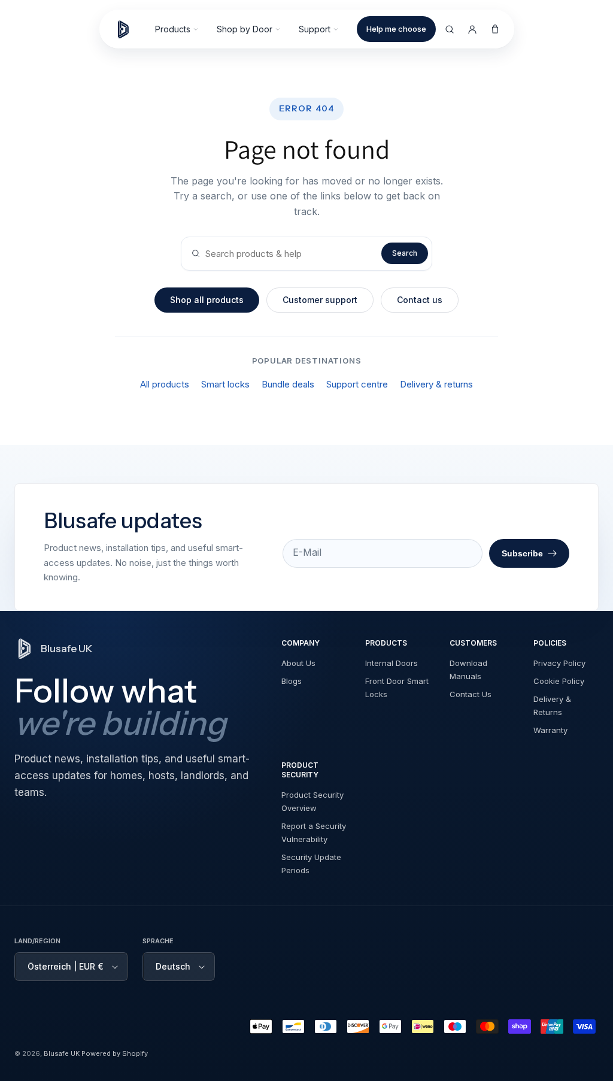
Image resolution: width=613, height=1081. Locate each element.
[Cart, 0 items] (495, 29)
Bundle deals (288, 384)
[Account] (472, 29)
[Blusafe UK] (128, 29)
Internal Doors (391, 663)
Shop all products (207, 300)
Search (404, 253)
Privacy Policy (559, 663)
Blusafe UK (62, 1053)
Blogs (291, 681)
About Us (298, 663)
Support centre (357, 384)
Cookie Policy (558, 681)
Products (172, 29)
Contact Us (470, 694)
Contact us (419, 300)
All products (164, 384)
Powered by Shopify (114, 1053)
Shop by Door (244, 29)
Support (314, 29)
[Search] (449, 29)
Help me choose (396, 29)
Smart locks (225, 384)
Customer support (320, 300)
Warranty (550, 730)
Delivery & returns (436, 384)
